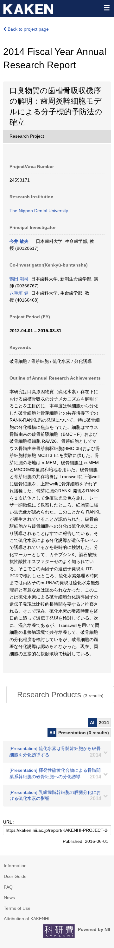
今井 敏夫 (19, 241)
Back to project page (27, 29)
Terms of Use (17, 908)
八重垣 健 (19, 293)
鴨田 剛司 (19, 278)
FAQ (8, 887)
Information (15, 865)
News (9, 897)
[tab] (60, 695)
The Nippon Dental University (39, 210)
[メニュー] (106, 7)
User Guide (15, 876)
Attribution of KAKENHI (26, 918)
